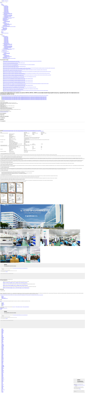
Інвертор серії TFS (6, 42)
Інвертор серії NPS (6, 11)
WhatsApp (1, 308)
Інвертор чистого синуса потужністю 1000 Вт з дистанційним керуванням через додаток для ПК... (14, 82)
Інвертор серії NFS (6, 12)
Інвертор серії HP (6, 6)
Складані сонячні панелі (7, 24)
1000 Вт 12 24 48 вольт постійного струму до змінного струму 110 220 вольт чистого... (15, 282)
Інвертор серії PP (6, 37)
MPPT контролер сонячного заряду (8, 13)
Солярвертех (3, 35)
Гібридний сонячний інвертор (6, 57)
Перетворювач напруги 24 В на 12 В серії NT (9, 17)
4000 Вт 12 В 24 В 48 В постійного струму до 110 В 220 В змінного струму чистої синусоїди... (13, 87)
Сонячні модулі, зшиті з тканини (8, 56)
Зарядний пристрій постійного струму (7, 49)
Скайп (1, 309)
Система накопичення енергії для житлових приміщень (9, 26)
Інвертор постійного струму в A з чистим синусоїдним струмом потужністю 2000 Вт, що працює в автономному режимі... (17, 68)
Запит (1, 301)
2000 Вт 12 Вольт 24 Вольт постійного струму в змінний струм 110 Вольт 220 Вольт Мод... (13, 89)
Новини (2, 297)
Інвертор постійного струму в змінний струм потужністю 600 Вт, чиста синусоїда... (12, 70)
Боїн (2, 32)
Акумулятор (4, 22)
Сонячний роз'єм (5, 50)
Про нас (2, 4)
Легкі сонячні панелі (6, 23)
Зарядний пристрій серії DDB (7, 16)
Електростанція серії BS (7, 21)
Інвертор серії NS (6, 10)
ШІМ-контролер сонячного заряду (8, 44)
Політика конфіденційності (5, 298)
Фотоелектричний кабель (6, 19)
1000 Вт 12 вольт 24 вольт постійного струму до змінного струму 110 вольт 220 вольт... (15, 285)
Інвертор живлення (5, 5)
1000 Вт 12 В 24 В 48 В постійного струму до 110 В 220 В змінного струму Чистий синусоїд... (16, 287)
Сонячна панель (5, 54)
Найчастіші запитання (4, 29)
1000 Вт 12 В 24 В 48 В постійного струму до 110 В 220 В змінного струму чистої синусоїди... (13, 77)
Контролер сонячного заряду (6, 43)
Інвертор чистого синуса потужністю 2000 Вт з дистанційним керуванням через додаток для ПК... (14, 80)
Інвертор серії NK (6, 7)
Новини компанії (5, 27)
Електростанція (4, 20)
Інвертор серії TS (6, 9)
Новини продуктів (5, 28)
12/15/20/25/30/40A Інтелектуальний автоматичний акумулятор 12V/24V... (11, 61)
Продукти (3, 296)
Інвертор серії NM (6, 40)
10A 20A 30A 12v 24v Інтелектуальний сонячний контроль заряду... (10, 63)
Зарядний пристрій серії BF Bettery (8, 46)
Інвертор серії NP (6, 8)
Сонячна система (5, 25)
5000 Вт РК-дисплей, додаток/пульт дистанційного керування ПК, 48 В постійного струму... (13, 75)
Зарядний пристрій (5, 14)
